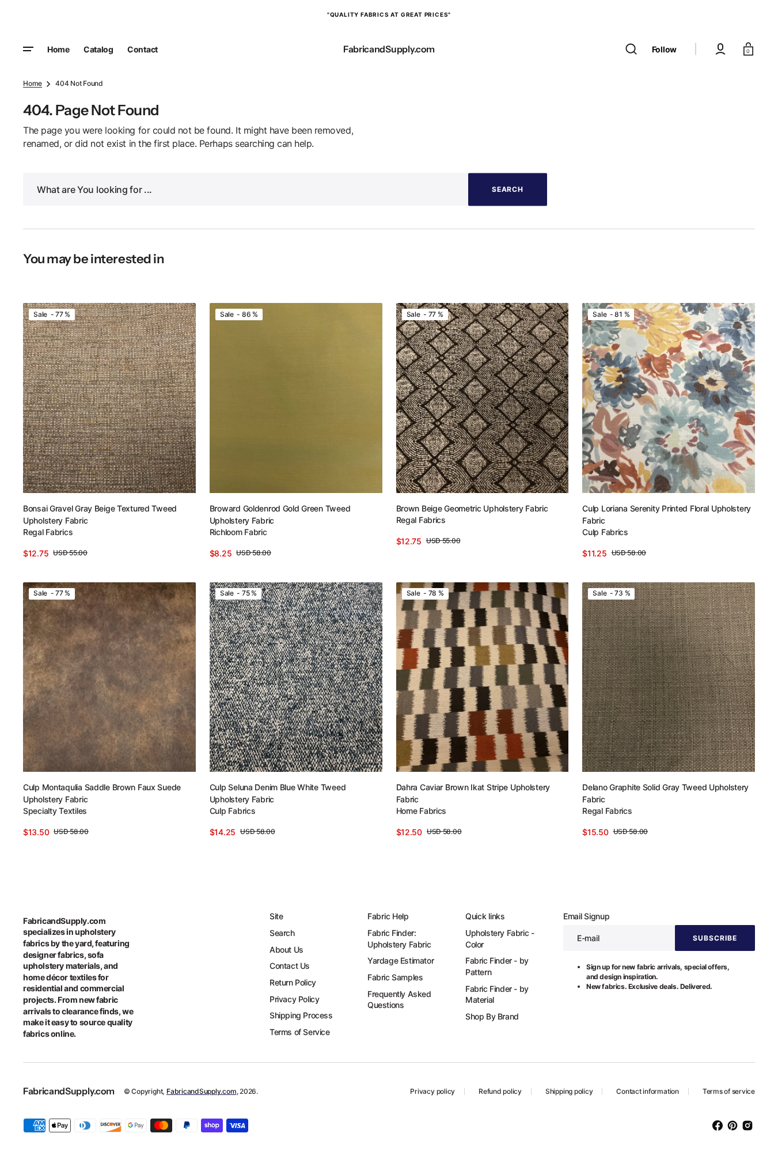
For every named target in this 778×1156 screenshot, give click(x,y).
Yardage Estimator (400, 960)
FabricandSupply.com (201, 1091)
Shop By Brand (492, 1016)
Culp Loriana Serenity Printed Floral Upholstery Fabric (666, 514)
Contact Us (290, 966)
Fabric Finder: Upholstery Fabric (399, 938)
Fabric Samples (395, 977)
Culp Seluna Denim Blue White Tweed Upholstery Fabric (278, 793)
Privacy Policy (294, 999)
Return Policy (293, 982)
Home (32, 83)
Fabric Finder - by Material (497, 994)
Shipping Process (301, 1015)
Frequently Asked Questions (399, 999)
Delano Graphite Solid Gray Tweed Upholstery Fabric (665, 793)
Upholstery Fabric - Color (499, 938)
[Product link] (109, 431)
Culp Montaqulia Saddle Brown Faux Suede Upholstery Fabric (102, 793)
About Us (286, 949)
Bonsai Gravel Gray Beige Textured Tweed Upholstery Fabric (100, 514)
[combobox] (285, 189)
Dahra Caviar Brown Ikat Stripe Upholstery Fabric (473, 793)
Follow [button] (664, 49)
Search (282, 933)
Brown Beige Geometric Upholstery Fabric (472, 508)
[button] (631, 49)
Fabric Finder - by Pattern (497, 966)
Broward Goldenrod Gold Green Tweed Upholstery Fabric (280, 514)
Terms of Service (300, 1032)
